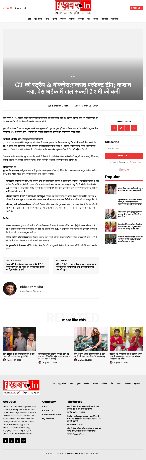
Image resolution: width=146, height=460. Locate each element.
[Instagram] (11, 440)
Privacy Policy (135, 162)
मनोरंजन (69, 434)
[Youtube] (23, 440)
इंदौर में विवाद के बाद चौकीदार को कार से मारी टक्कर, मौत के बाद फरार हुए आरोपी (130, 189)
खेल (68, 424)
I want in (122, 156)
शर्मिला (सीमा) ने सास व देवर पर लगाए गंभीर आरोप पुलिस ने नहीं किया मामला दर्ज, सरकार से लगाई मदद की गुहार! (76, 267)
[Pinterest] (127, 128)
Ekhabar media (60, 105)
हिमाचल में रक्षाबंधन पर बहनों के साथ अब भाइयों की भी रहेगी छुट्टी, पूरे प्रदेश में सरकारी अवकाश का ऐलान (130, 239)
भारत (73, 76)
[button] (21, 8)
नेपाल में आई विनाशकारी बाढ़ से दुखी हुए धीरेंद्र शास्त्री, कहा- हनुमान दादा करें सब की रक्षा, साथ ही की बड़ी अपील (130, 226)
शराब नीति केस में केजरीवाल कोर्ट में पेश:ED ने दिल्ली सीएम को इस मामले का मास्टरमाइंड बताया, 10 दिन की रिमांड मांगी (25, 267)
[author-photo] (5, 359)
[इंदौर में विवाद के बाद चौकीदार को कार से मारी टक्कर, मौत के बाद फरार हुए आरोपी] (110, 189)
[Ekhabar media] (10, 289)
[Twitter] (121, 128)
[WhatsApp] (134, 128)
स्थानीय (69, 412)
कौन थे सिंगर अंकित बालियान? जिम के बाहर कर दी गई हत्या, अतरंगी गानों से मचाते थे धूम (130, 214)
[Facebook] (114, 128)
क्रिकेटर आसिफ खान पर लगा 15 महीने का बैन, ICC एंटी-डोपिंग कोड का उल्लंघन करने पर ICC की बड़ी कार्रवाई (130, 201)
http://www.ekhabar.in (31, 291)
